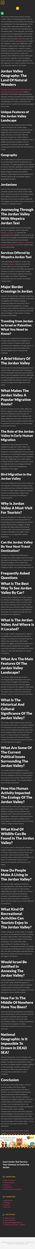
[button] (17, 8)
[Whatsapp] (2, 13)
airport (11, 264)
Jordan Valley (12, 1133)
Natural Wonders (24, 1133)
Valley (20, 39)
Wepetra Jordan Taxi (9, 233)
